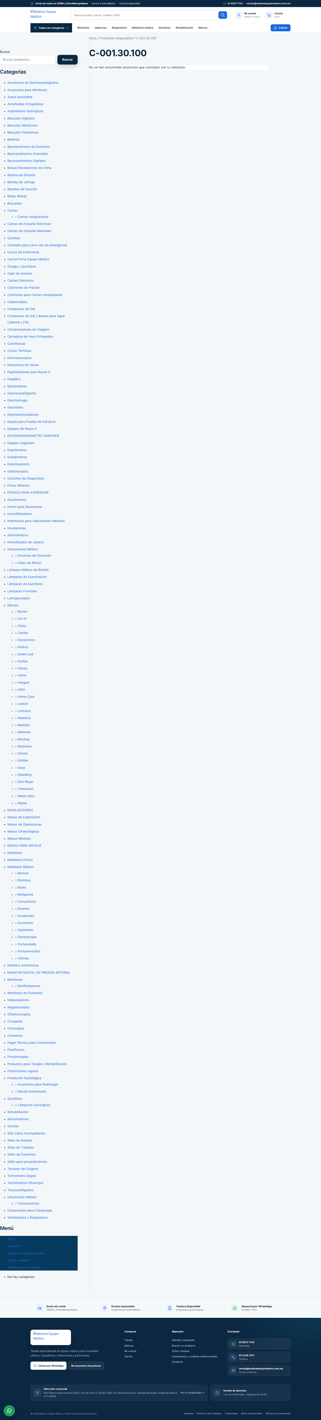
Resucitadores (18, 1119)
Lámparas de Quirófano (25, 584)
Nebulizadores (18, 1000)
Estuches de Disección (34, 555)
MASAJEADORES (20, 810)
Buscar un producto (183, 1345)
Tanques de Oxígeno (22, 1169)
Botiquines (25, 894)
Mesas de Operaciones (24, 824)
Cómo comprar (18, 1260)
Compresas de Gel (21, 309)
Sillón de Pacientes (21, 1154)
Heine (22, 675)
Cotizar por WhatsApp (51, 1365)
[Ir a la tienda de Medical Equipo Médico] (47, 15)
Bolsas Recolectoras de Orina (29, 168)
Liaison (23, 704)
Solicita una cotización (24, 1267)
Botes (22, 887)
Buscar (5, 52)
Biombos (24, 880)
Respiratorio (119, 27)
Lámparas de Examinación (27, 577)
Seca (21, 768)
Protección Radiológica (24, 1078)
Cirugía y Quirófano (21, 266)
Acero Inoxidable (20, 97)
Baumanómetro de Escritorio (28, 147)
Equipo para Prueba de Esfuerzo (31, 422)
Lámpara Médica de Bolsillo (28, 570)
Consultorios (27, 901)
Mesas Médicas (19, 838)
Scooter (13, 1126)
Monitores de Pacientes (25, 993)
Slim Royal (25, 782)
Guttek (23, 661)
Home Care (26, 697)
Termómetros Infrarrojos (25, 1183)
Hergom (24, 682)
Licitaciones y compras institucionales (194, 1356)
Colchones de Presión (23, 287)
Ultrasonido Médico (22, 1197)
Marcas (202, 27)
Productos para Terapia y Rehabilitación (37, 1064)
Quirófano (165, 27)
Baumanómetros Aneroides (27, 154)
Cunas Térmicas (19, 350)
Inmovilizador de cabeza (25, 542)
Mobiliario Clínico (20, 860)
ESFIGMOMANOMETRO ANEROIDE (33, 436)
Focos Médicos (18, 485)
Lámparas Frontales (22, 591)
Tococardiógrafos (20, 1190)
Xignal (22, 803)
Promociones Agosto (22, 1071)
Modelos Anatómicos (23, 965)
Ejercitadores (17, 386)
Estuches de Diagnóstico (25, 478)
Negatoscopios (18, 1007)
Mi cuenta (130, 1351)
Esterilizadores (18, 464)
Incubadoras (16, 528)
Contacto (177, 1361)
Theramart (25, 789)
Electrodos (15, 407)
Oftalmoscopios (19, 1014)
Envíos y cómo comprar (209, 1413)
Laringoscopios (18, 598)
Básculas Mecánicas (22, 125)
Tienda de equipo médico (26, 1253)
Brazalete (14, 203)
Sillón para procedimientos (27, 1162)
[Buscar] (222, 15)
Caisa (22, 626)
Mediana (24, 718)
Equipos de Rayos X (22, 429)
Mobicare (25, 746)
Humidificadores (19, 514)
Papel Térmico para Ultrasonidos (31, 1043)
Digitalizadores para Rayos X (28, 372)
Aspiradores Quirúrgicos (25, 111)
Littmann (24, 711)
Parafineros (16, 1050)
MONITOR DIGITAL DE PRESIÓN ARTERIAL (39, 972)
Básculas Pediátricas (22, 132)
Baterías (13, 139)
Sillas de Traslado (20, 1147)
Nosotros (14, 1246)
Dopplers (14, 379)
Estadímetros (17, 457)
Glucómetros (16, 500)
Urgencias (101, 27)
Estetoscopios (17, 471)
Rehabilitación (184, 27)
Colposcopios (17, 302)
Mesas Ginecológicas (23, 831)
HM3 (21, 689)
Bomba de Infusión (21, 175)
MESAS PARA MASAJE (24, 845)
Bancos (23, 873)
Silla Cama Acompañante (26, 1133)
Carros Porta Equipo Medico (28, 259)
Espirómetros (17, 450)
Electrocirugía (17, 400)
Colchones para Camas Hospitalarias (34, 295)
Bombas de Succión (22, 189)
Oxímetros (15, 1035)
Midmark (24, 732)
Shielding (24, 775)
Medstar (24, 725)
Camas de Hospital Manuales (29, 231)
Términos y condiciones (278, 1413)
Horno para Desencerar (24, 507)
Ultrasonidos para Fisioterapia (29, 1210)
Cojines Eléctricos (20, 280)
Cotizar (283, 27)
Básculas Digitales (21, 118)
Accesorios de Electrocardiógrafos (33, 83)
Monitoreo (83, 27)
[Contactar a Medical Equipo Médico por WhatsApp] (9, 1410)
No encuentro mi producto (86, 1365)
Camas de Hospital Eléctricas (29, 224)
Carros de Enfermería (23, 252)
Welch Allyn (26, 796)
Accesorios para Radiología (38, 1084)
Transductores (28, 1203)
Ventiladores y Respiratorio (27, 1217)
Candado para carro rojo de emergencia (37, 245)
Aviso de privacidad (251, 1413)
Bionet (22, 611)
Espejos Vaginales (20, 443)
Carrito (128, 1356)
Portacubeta (27, 944)
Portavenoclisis (29, 951)
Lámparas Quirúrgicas (34, 1105)
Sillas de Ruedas (19, 1140)
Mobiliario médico (142, 27)
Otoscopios (15, 1028)
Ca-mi (22, 618)
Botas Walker (17, 196)
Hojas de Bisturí (29, 563)
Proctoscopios (17, 1057)
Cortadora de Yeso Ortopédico (30, 336)
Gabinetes (25, 930)
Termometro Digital (21, 1176)
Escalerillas (26, 916)
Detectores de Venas (23, 365)
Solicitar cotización (183, 1340)
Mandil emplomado (32, 1091)
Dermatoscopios (19, 358)
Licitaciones (231, 1413)
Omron (23, 753)
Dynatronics (26, 640)
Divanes (24, 908)
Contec (23, 633)
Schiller (23, 760)
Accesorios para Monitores (27, 90)
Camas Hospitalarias (33, 217)
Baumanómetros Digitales (26, 161)
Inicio (11, 1239)
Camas (12, 210)
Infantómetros (17, 535)
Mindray (24, 739)
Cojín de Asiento (19, 273)
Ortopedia (14, 1021)
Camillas (13, 238)
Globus (23, 647)
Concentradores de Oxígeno (28, 329)
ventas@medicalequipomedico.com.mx (269, 3)
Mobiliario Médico (20, 867)
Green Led (25, 654)
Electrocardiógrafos (21, 393)
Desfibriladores (29, 986)
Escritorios (25, 923)
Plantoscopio (27, 937)
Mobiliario (14, 853)
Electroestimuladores (23, 414)
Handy (22, 668)
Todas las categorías (51, 27)
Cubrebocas (16, 343)
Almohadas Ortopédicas (25, 104)
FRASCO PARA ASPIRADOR (27, 492)
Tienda (128, 1340)
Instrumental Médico (22, 549)
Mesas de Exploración (23, 817)
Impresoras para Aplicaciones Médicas (36, 521)
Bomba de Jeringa (21, 182)
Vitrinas (23, 958)
